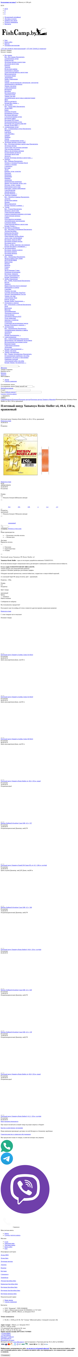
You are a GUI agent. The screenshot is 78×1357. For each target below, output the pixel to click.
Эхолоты (3, 1264)
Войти (3, 388)
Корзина (3, 373)
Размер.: (3, 494)
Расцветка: (4, 510)
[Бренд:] (4, 492)
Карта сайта (8, 42)
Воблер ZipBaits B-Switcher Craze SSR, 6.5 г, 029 (16, 990)
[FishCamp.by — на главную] (25, 37)
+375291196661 (6, 1333)
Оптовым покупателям (12, 45)
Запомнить (6, 396)
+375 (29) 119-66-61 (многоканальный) (13, 48)
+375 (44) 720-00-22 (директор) (36, 48)
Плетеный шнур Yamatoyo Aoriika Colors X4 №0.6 (17, 654)
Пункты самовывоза (11, 22)
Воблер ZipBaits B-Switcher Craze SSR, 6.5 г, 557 (16, 823)
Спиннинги (4, 1274)
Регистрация (9, 388)
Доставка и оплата (11, 19)
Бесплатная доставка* (8, 2)
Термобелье (4, 1277)
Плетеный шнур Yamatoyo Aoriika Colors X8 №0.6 (17, 739)
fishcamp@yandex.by (7, 1337)
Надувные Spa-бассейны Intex (10, 1290)
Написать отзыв (6, 421)
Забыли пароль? (11, 392)
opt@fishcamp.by (6, 1338)
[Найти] (19, 366)
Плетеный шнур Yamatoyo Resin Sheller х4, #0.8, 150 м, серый (21, 1074)
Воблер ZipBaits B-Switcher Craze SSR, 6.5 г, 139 (16, 1032)
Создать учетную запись (9, 394)
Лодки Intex (4, 1258)
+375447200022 (6, 1335)
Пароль (3, 392)
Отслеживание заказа (8, 386)
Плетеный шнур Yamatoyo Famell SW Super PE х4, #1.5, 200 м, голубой (24, 865)
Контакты (8, 24)
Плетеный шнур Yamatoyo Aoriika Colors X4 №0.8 (17, 697)
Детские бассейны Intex (8, 1281)
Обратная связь (9, 1243)
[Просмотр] (1, 653)
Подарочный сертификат (13, 17)
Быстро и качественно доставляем (12, 1128)
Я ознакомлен (6, 1355)
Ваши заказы (9, 1300)
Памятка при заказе (11, 20)
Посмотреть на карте (7, 1340)
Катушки (4, 1271)
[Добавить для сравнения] (3, 653)
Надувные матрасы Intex (9, 1293)
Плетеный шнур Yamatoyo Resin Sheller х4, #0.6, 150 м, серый (21, 781)
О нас (6, 1242)
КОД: (2, 483)
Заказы (7, 379)
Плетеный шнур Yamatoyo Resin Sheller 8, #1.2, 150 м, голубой (21, 1116)
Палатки (3, 1268)
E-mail (3, 390)
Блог (6, 40)
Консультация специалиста (9, 1121)
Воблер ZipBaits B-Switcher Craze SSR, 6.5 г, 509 (16, 907)
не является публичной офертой (38, 1348)
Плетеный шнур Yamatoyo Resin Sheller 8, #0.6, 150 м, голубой (21, 949)
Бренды (7, 43)
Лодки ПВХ (5, 1255)
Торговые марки (10, 1245)
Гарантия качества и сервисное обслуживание (16, 1134)
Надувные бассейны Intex (9, 1287)
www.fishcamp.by (18, 1342)
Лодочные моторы (7, 1261)
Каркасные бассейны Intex (9, 1284)
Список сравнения (11, 381)
